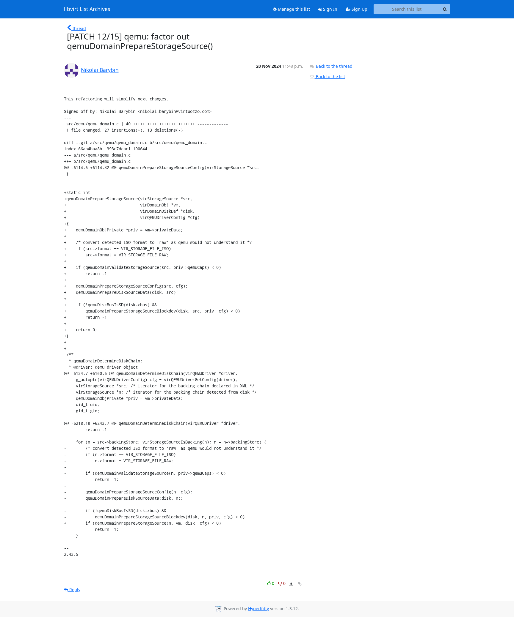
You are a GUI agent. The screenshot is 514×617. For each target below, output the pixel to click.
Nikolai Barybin (100, 69)
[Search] (445, 9)
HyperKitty (258, 608)
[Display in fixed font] (291, 584)
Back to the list (330, 76)
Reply (74, 589)
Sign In (329, 9)
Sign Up (358, 9)
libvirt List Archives (87, 9)
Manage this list (293, 9)
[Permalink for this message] (300, 584)
